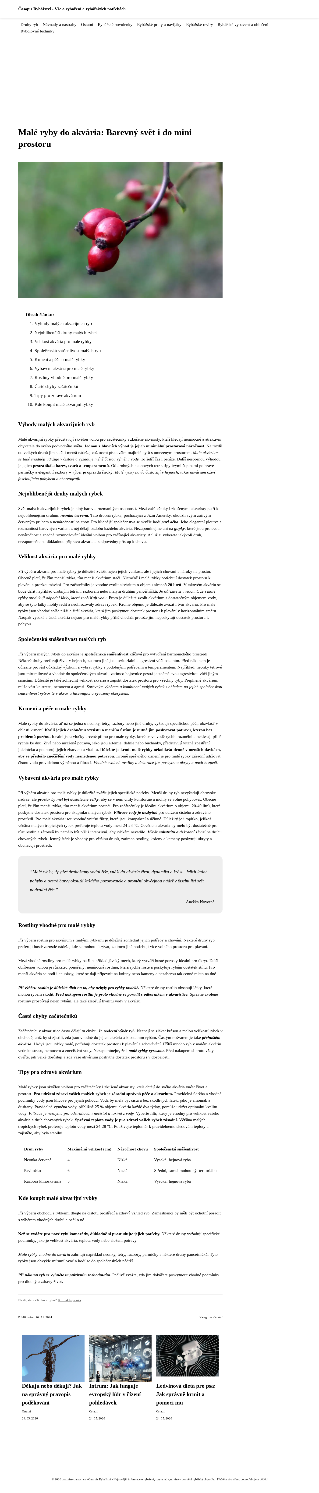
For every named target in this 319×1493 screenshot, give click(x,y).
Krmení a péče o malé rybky (60, 359)
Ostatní (87, 24)
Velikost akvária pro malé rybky (63, 341)
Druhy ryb (29, 24)
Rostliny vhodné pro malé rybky (64, 377)
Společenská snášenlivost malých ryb (68, 350)
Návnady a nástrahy (59, 24)
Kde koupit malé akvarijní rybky (64, 404)
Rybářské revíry (199, 24)
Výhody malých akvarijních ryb (63, 323)
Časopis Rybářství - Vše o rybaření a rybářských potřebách (72, 9)
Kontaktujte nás (69, 1300)
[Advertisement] (159, 69)
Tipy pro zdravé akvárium (58, 395)
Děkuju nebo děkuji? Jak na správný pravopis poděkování (52, 1394)
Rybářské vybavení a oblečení (243, 24)
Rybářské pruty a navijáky (159, 24)
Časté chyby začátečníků (56, 386)
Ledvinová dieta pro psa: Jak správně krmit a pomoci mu (186, 1394)
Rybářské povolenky (115, 24)
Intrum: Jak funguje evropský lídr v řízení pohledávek (115, 1394)
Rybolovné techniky (37, 31)
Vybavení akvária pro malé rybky (64, 368)
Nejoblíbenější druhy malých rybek (66, 332)
